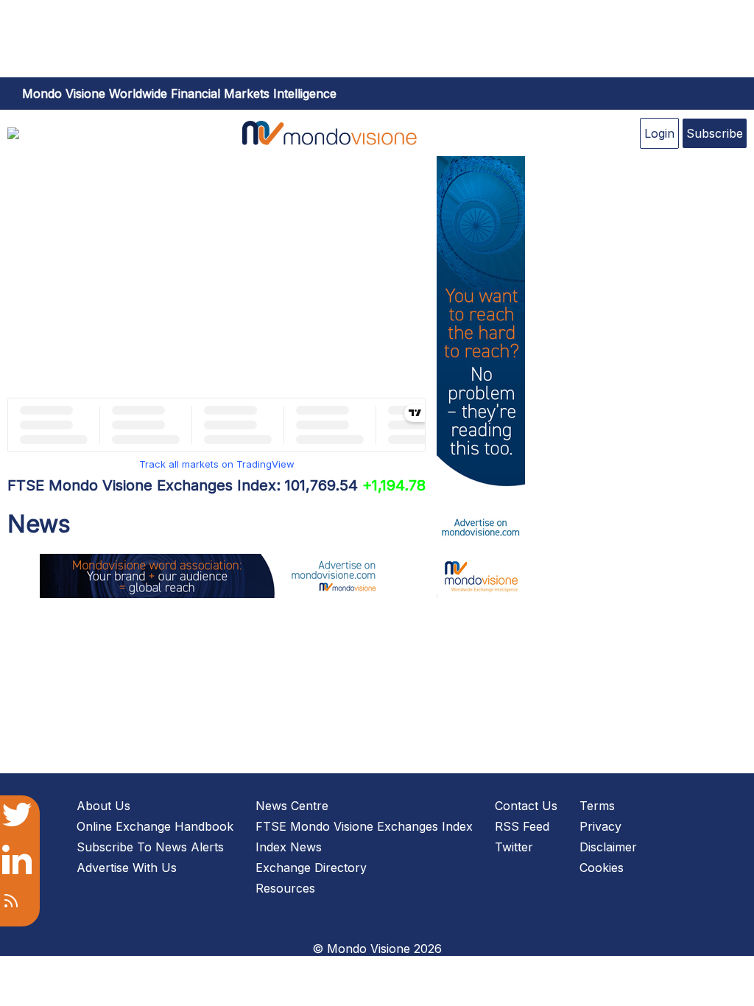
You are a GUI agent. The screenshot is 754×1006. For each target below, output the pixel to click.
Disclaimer (608, 847)
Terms (597, 805)
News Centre (292, 805)
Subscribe (714, 133)
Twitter (514, 847)
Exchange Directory (311, 867)
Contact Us (526, 805)
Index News (289, 847)
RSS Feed (522, 826)
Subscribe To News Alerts (150, 847)
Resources (285, 888)
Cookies (601, 867)
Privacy (600, 826)
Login (659, 133)
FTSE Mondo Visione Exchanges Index (364, 826)
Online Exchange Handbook (155, 826)
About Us (103, 805)
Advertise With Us (127, 867)
